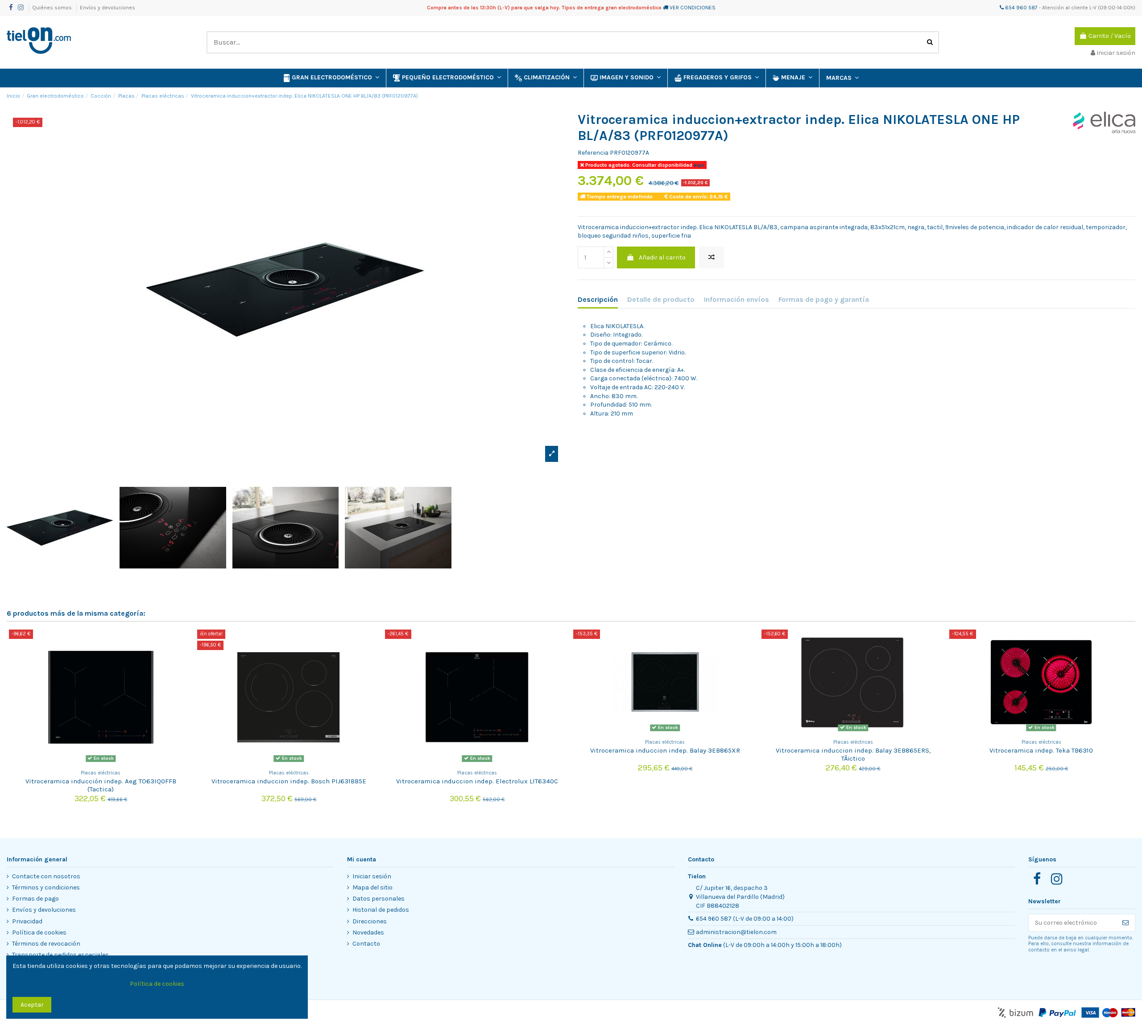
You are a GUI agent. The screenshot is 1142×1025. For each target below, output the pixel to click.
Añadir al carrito (662, 257)
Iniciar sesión (371, 876)
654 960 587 (1021, 7)
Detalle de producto (661, 299)
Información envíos (736, 299)
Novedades (368, 932)
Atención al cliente (1065, 7)
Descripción (598, 299)
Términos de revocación (46, 943)
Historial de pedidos (380, 910)
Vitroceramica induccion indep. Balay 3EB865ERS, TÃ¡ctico (853, 754)
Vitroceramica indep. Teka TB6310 (1041, 750)
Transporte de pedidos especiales (60, 955)
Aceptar (32, 1005)
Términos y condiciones (46, 887)
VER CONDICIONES (693, 7)
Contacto (366, 943)
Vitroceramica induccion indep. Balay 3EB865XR (665, 750)
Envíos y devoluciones (107, 7)
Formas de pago (35, 898)
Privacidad (27, 921)
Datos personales (378, 898)
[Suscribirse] (1125, 922)
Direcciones (369, 921)
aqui (698, 165)
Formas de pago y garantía (823, 299)
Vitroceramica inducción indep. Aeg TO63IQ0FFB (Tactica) (100, 785)
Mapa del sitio (372, 887)
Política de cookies (39, 932)
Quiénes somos (52, 7)
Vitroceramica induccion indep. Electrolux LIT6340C (477, 781)
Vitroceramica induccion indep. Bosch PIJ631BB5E (288, 781)
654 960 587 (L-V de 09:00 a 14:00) (745, 918)
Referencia (593, 152)
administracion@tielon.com (736, 932)
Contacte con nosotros (46, 876)
